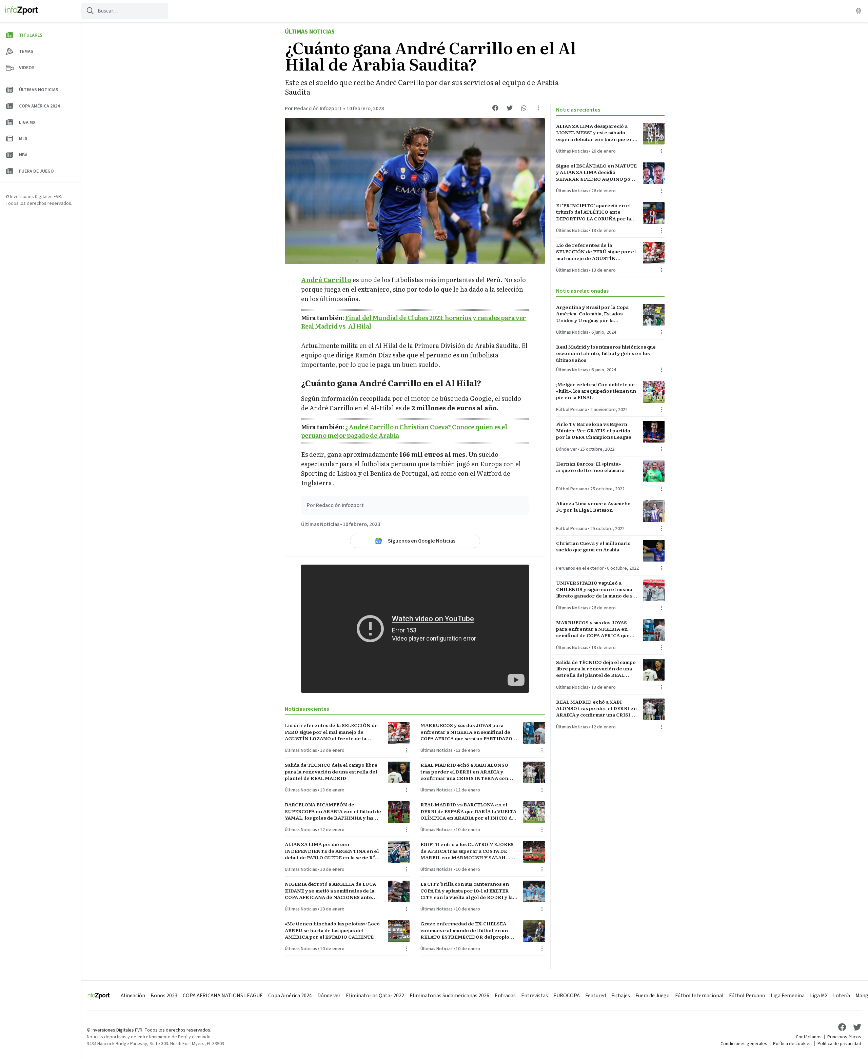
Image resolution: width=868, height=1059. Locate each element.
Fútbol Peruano (571, 409)
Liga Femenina (788, 995)
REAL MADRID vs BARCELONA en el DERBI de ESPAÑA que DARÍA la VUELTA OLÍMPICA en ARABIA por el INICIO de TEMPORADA (468, 811)
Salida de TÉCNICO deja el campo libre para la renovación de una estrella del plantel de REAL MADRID (331, 771)
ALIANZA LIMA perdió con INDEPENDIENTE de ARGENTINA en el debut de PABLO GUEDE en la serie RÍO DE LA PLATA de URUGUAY (332, 851)
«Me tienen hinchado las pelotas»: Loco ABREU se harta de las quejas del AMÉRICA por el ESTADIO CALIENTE (332, 930)
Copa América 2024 (290, 995)
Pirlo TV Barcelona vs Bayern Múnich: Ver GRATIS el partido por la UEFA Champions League (593, 430)
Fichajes (620, 995)
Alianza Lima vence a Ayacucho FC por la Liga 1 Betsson (593, 506)
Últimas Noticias (310, 31)
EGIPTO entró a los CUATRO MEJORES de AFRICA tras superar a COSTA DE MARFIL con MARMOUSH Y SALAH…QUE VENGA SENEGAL (467, 851)
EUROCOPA (566, 995)
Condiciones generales (744, 1043)
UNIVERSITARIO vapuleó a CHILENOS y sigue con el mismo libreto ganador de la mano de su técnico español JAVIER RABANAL (595, 589)
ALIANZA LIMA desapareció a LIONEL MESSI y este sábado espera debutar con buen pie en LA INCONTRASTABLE (594, 132)
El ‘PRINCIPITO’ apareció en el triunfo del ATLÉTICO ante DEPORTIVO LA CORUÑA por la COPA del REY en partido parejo (594, 212)
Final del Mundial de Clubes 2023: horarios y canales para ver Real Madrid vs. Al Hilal (413, 322)
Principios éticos (844, 1037)
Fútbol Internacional (699, 995)
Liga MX (819, 995)
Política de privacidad (839, 1043)
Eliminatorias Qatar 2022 (375, 995)
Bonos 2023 (164, 995)
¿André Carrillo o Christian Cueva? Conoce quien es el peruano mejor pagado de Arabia (404, 431)
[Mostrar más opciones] (538, 108)
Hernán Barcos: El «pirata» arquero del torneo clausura (590, 466)
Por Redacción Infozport (313, 108)
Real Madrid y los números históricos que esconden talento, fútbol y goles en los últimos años (606, 353)
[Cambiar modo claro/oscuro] (858, 11)
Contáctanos (809, 1037)
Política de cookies (792, 1043)
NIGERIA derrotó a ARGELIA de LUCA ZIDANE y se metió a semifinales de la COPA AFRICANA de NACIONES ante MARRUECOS (330, 890)
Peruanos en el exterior (580, 568)
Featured (595, 995)
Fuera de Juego (652, 995)
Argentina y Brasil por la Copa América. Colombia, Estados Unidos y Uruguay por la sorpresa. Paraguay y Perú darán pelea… (595, 313)
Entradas (505, 995)
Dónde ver (566, 449)
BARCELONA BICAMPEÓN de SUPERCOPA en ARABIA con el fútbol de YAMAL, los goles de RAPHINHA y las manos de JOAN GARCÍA (333, 811)
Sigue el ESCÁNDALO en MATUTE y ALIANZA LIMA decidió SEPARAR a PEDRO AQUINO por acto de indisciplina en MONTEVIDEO (596, 172)
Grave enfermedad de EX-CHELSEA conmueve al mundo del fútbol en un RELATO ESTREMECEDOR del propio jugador (464, 930)
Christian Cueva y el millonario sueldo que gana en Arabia (593, 546)
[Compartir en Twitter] (509, 108)
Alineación (133, 995)
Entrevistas (534, 995)
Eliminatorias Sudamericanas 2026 (449, 995)
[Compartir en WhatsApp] (524, 108)
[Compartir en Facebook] (495, 108)
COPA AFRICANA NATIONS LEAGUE (223, 995)
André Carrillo (326, 279)
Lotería (841, 995)
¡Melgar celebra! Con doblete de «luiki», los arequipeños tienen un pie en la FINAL (596, 391)
